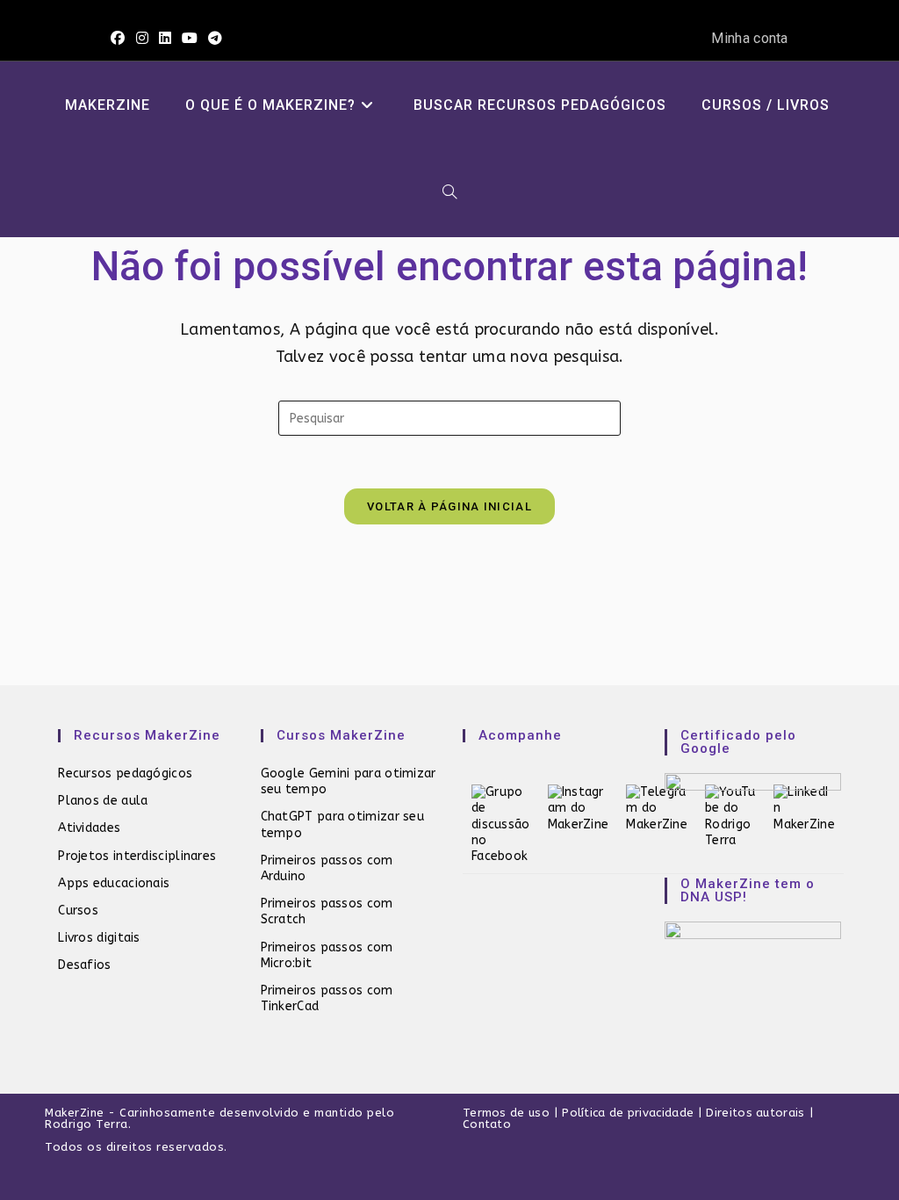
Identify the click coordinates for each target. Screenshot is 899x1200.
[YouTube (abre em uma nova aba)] (189, 38)
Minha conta (749, 38)
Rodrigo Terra (86, 1124)
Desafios (84, 965)
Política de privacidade (628, 1112)
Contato (487, 1124)
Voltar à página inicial (449, 506)
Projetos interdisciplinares (137, 856)
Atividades (89, 827)
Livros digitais (99, 937)
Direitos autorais (755, 1112)
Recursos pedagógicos (125, 773)
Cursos (78, 910)
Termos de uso (506, 1112)
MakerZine (74, 1112)
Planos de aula (102, 800)
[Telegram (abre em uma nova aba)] (215, 38)
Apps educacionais (113, 883)
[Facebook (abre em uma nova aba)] (120, 38)
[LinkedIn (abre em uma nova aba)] (165, 38)
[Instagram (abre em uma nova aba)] (142, 38)
